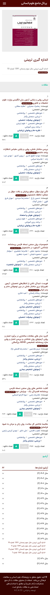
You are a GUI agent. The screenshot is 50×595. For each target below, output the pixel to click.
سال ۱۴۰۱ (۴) (43, 488)
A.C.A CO (18, 590)
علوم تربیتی (20, 123)
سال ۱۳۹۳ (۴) (42, 528)
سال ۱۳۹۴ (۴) (42, 523)
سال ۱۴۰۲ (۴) (42, 483)
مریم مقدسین (34, 348)
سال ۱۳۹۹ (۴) (42, 498)
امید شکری (22, 293)
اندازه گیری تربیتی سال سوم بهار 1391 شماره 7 (28, 552)
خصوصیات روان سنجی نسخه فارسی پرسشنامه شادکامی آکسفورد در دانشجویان (28, 246)
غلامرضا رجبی (34, 394)
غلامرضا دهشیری (21, 251)
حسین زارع (35, 198)
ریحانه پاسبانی (34, 293)
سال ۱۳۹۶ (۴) (42, 513)
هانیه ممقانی (20, 106)
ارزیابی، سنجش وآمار (32, 116)
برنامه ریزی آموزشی (32, 126)
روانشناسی (21, 113)
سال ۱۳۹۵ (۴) (42, 518)
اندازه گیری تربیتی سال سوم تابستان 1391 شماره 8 (27, 549)
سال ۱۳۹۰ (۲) (42, 558)
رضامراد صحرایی (33, 106)
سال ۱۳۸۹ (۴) (42, 563)
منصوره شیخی (35, 254)
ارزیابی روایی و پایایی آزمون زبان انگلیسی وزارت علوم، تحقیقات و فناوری (25, 101)
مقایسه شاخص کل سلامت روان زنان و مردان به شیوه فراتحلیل (25, 425)
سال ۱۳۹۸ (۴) (42, 503)
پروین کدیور (18, 155)
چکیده (24, 136)
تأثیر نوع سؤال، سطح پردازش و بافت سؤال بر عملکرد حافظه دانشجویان (28, 193)
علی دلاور (23, 430)
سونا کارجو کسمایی (19, 394)
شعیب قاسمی (34, 430)
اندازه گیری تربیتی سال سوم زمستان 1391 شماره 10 (26, 542)
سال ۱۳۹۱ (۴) (43, 538)
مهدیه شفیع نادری (33, 155)
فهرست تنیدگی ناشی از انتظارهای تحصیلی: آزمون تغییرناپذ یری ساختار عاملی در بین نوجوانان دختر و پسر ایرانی (26, 286)
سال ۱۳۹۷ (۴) (42, 508)
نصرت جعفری (22, 254)
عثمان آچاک (37, 201)
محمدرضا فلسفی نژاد (19, 348)
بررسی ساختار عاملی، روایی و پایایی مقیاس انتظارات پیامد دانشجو (25, 151)
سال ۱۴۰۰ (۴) (43, 493)
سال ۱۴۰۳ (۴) (42, 478)
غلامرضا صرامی (37, 159)
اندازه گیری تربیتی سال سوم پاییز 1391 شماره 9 (28, 546)
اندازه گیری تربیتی (36, 59)
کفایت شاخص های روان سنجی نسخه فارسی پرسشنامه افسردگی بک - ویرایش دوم (27, 390)
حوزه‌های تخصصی (35, 113)
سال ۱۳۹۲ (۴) (42, 533)
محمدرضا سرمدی (22, 198)
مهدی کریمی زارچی (9, 430)
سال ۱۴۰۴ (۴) (42, 473)
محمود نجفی (35, 251)
